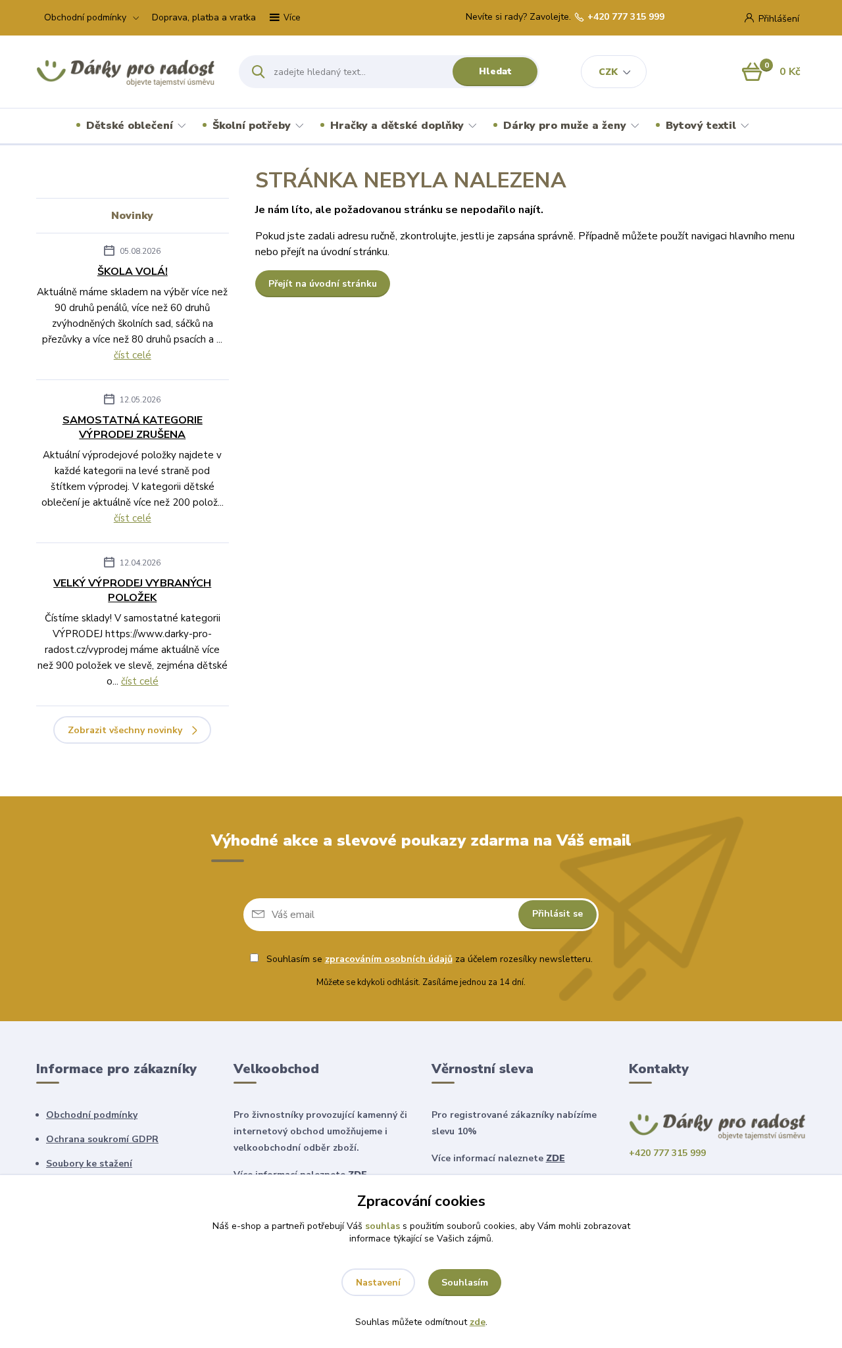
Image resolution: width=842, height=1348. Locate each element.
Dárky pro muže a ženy (564, 125)
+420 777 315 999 (625, 17)
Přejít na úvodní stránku (322, 283)
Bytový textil (701, 125)
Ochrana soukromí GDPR (102, 1139)
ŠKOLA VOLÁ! (132, 271)
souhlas (382, 1226)
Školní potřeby (251, 125)
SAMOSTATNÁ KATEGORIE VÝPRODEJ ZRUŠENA (132, 427)
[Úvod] (126, 72)
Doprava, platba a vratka (204, 17)
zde (477, 1322)
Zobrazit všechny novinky (125, 730)
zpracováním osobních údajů (389, 959)
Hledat (495, 71)
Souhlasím (464, 1282)
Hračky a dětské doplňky (397, 125)
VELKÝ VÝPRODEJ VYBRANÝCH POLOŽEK (132, 590)
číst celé (132, 355)
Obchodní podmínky (85, 17)
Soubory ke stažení (89, 1163)
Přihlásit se (557, 913)
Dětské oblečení (129, 125)
